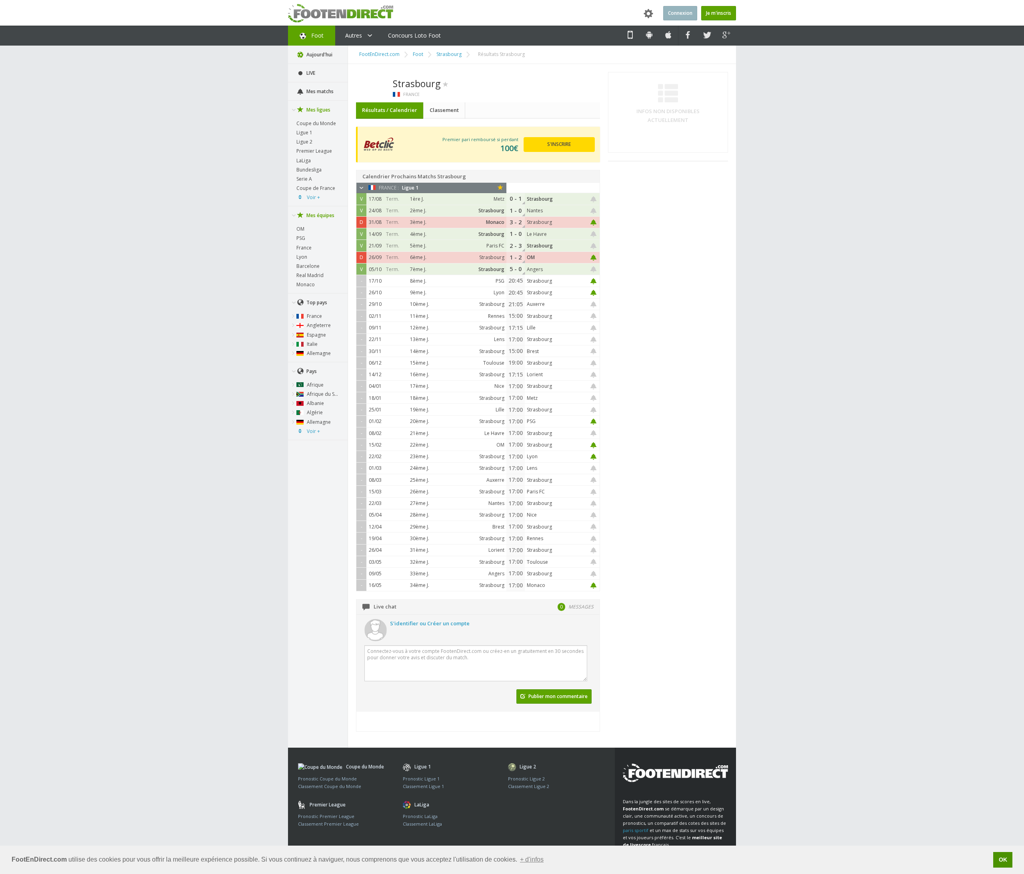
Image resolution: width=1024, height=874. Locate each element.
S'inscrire (559, 144)
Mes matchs (319, 91)
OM (300, 228)
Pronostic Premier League (326, 816)
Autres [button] (354, 35)
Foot (317, 35)
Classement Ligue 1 (423, 786)
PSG (300, 238)
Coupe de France (315, 188)
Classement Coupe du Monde (329, 786)
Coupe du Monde (316, 123)
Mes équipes (319, 215)
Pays (311, 371)
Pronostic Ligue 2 (526, 779)
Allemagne (318, 353)
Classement (444, 110)
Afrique (315, 384)
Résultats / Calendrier (389, 110)
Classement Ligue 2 (528, 786)
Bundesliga (309, 169)
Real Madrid (310, 275)
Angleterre (318, 325)
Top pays (316, 302)
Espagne (316, 334)
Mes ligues (317, 109)
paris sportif (635, 830)
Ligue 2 (304, 141)
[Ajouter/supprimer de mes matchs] (593, 199)
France (304, 247)
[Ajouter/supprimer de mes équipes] (445, 83)
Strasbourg (449, 54)
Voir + (313, 197)
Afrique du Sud (323, 394)
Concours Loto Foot (414, 35)
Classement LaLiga (422, 824)
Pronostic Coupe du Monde (327, 779)
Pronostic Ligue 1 (421, 779)
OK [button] (1003, 859)
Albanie (315, 403)
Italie (312, 344)
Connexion (680, 13)
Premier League (314, 151)
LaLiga (303, 160)
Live (310, 73)
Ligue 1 (304, 132)
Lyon (301, 256)
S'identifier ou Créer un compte (430, 623)
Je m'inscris (718, 13)
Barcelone (308, 266)
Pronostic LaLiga (420, 816)
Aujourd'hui (318, 54)
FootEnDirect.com (379, 54)
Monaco (305, 284)
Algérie (314, 412)
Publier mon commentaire (557, 696)
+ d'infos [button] (532, 859)
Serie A (304, 179)
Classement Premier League (328, 824)
